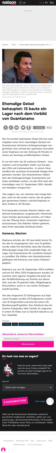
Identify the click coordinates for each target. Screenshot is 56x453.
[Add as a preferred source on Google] (39, 127)
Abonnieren (28, 344)
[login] (3, 450)
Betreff (5, 381)
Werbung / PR (22, 441)
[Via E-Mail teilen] (16, 127)
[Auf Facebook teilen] (5, 127)
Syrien (5, 45)
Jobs (32, 441)
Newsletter (9, 441)
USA (14, 45)
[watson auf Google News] (49, 127)
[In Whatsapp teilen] (11, 127)
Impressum (41, 441)
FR (46, 2)
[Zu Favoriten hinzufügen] (28, 127)
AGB (50, 441)
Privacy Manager (34, 444)
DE (40, 2)
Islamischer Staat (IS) (31, 324)
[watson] (9, 3)
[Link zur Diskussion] (23, 127)
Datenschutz (19, 444)
